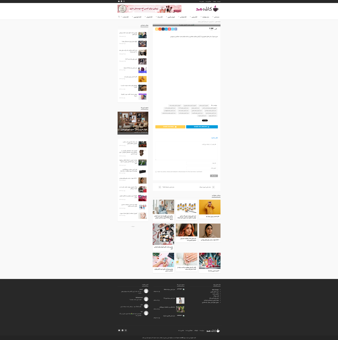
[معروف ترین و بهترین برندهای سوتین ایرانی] (142, 198)
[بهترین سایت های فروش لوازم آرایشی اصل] (163, 234)
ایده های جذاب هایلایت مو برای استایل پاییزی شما (188, 239)
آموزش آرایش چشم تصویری (190, 105)
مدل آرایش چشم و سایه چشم (169, 113)
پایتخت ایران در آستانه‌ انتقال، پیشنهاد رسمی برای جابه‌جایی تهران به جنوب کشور (128, 161)
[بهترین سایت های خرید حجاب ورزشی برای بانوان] (142, 35)
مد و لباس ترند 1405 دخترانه (130, 68)
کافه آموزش (149, 17)
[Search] (119, 17)
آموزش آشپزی (171, 17)
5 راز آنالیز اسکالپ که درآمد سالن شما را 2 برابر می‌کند (128, 51)
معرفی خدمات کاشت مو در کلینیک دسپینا (129, 95)
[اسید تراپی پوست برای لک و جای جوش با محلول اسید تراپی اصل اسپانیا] (186, 207)
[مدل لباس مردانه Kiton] (180, 289)
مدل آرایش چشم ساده (183, 111)
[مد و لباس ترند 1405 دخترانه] (142, 70)
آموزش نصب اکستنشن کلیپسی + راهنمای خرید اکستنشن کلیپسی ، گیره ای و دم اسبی (128, 152)
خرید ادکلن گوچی (214, 292)
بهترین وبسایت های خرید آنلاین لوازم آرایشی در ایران (164, 270)
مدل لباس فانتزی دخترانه (169, 316)
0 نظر (155, 23)
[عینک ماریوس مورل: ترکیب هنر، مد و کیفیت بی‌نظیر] (142, 189)
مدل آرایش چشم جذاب (170, 108)
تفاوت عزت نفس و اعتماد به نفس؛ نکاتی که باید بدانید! (129, 205)
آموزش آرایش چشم (203, 105)
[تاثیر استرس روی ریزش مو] (209, 207)
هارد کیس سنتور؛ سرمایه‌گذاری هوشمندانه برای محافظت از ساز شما (128, 170)
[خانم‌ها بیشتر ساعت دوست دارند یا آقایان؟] (142, 88)
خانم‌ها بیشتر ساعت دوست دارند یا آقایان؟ (129, 86)
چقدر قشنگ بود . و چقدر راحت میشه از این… (130, 307)
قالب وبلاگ (216, 296)
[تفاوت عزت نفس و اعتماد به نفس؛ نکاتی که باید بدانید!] (142, 207)
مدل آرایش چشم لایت (184, 113)
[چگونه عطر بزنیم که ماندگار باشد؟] (142, 44)
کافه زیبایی (194, 17)
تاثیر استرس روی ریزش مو (212, 216)
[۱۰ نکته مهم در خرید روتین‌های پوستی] (209, 231)
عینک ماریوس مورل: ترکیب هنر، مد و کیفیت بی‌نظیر (128, 187)
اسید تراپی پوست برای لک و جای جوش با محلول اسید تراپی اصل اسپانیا (187, 217)
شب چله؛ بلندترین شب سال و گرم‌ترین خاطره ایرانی (130, 142)
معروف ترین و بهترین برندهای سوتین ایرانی (128, 196)
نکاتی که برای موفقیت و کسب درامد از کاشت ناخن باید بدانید (186, 268)
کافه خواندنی (183, 17)
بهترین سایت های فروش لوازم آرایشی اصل (163, 248)
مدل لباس (216, 17)
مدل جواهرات (205, 17)
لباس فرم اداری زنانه (214, 298)
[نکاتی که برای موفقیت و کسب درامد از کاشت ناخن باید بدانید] (186, 259)
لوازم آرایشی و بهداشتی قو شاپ (211, 300)
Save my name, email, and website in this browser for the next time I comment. (179, 171)
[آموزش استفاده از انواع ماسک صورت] (142, 216)
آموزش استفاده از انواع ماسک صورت (128, 213)
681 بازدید (137, 132)
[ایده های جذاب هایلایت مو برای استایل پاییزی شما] (186, 230)
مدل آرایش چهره (212, 116)
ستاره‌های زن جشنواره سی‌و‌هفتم (167, 307)
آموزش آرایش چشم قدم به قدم (209, 108)
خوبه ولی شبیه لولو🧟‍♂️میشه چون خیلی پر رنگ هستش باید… (130, 314)
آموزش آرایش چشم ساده (175, 105)
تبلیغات (214, 1)
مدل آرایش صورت (202, 116)
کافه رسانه (160, 17)
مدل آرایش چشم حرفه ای (210, 111)
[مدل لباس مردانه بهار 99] (180, 301)
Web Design (215, 290)
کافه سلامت (126, 17)
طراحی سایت (215, 294)
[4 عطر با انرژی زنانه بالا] (209, 261)
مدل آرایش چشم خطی (197, 111)
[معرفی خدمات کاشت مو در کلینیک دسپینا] (142, 97)
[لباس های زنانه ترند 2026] (142, 61)
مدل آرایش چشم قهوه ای (170, 111)
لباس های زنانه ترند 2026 (131, 59)
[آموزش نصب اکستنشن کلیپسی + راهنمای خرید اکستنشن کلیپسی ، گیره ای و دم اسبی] (142, 153)
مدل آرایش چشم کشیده (197, 113)
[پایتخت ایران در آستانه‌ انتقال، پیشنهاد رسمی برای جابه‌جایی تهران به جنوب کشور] (142, 162)
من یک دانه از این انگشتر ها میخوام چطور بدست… (131, 292)
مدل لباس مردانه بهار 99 (169, 298)
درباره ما (218, 1)
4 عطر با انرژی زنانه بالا (213, 271)
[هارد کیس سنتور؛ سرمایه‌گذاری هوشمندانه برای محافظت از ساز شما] (142, 172)
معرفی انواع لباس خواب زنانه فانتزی (210, 302)
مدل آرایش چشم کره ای (211, 113)
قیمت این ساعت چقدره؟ (135, 300)
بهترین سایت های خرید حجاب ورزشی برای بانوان (128, 33)
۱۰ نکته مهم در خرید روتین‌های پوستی (210, 240)
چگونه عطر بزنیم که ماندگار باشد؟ (129, 41)
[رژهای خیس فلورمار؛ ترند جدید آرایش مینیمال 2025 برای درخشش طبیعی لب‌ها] (163, 207)
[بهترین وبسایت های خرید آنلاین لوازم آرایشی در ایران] (163, 260)
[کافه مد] (207, 8)
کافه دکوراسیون (137, 17)
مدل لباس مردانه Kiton (169, 289)
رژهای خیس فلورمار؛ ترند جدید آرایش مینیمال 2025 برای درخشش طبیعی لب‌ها (163, 217)
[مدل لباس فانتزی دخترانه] (180, 316)
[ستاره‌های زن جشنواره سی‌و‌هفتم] (180, 309)
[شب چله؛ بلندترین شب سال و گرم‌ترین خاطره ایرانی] (142, 144)
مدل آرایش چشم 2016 (183, 108)
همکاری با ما (208, 1)
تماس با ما (201, 1)
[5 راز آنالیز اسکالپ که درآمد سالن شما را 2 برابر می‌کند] (142, 53)
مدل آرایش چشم (195, 108)
